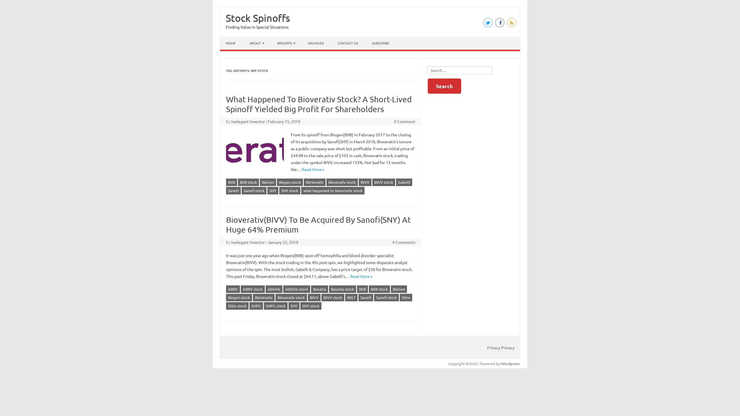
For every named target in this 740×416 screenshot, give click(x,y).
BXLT (351, 297)
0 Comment (404, 121)
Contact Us (348, 43)
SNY (272, 190)
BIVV (365, 182)
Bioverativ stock (342, 182)
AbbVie (274, 289)
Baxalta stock (342, 289)
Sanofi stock (254, 190)
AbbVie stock (296, 289)
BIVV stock (383, 182)
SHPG (256, 305)
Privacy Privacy (501, 347)
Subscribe (380, 43)
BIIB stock (248, 182)
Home (231, 43)
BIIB (231, 182)
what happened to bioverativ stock (332, 190)
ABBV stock (253, 289)
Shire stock (237, 305)
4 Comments (403, 242)
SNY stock (289, 190)
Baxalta (319, 289)
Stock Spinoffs (258, 18)
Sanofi (233, 190)
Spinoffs (284, 43)
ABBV (233, 289)
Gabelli (404, 182)
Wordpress (510, 363)
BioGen (268, 182)
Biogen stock (290, 182)
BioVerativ (314, 182)
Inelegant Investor (248, 121)
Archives (316, 43)
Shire (406, 297)
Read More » (313, 169)
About (255, 43)
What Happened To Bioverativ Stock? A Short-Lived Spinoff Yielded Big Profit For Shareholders (319, 104)
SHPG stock (276, 305)
